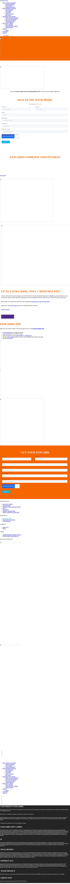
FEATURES (8, 771)
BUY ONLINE (8, 765)
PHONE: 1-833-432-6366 (9, 511)
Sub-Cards (9, 332)
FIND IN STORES (10, 764)
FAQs (4, 508)
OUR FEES (5, 509)
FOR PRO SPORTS (10, 781)
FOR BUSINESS (9, 782)
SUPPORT (5, 791)
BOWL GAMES (9, 787)
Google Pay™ (28, 335)
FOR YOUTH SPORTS (11, 779)
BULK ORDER (9, 785)
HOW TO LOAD (9, 774)
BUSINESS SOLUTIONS (9, 776)
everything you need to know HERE (40, 301)
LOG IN (5, 793)
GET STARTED (9, 770)
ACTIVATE (8, 772)
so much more (8, 338)
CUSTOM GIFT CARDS (11, 786)
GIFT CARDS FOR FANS (9, 763)
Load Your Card (7, 334)
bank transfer (10, 337)
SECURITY (8, 775)
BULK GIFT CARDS (8, 504)
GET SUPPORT (7, 505)
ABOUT (5, 789)
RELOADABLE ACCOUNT (9, 768)
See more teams (5, 309)
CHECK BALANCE (10, 767)
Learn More (3, 175)
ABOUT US (5, 527)
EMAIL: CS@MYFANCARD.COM (11, 512)
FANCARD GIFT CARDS (9, 520)
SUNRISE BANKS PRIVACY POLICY (12, 534)
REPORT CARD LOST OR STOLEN (12, 507)
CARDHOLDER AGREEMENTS (11, 536)
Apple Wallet (19, 335)
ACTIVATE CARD (7, 518)
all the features (14, 305)
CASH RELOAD (7, 521)
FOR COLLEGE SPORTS (12, 778)
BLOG (4, 528)
